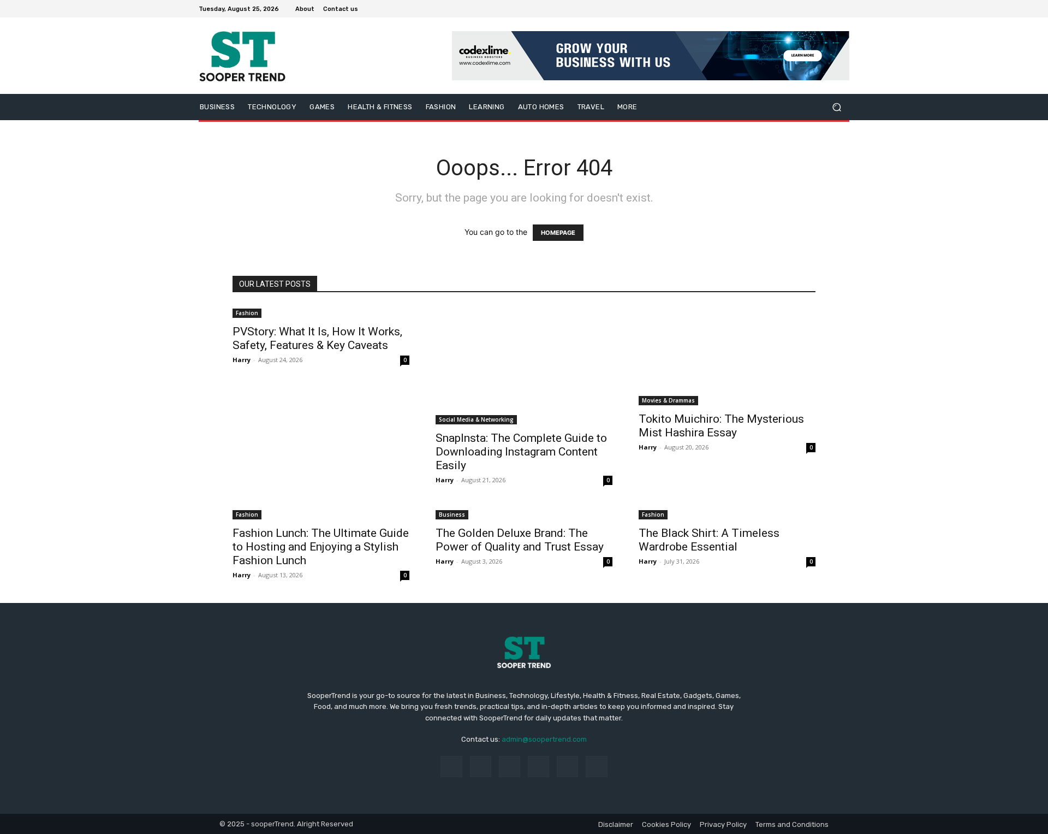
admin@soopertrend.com (544, 739)
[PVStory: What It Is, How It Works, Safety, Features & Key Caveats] (321, 312)
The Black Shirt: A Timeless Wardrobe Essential (709, 540)
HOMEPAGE (558, 232)
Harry (242, 360)
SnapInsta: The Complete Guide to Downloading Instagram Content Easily (521, 451)
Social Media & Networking (476, 419)
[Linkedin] (509, 766)
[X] (816, 8)
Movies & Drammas (668, 400)
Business (452, 514)
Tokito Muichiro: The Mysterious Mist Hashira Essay (721, 425)
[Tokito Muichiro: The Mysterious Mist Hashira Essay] (727, 355)
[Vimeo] (829, 8)
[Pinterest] (538, 766)
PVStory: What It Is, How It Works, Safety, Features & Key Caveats (317, 338)
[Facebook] (790, 8)
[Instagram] (803, 8)
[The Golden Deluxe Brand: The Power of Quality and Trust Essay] (524, 513)
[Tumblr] (567, 766)
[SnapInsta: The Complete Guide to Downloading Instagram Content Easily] (524, 365)
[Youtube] (842, 8)
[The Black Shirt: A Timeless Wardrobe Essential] (727, 513)
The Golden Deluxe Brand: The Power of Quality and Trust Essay (520, 540)
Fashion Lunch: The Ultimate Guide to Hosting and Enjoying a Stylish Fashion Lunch (321, 547)
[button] (836, 107)
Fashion (247, 313)
